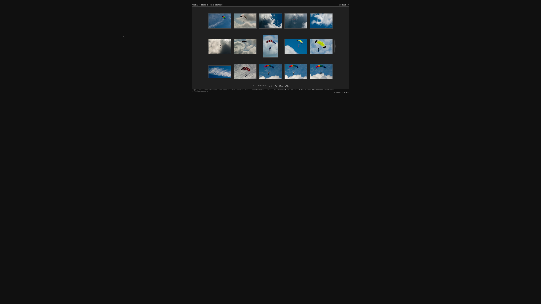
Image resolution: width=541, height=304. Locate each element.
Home (204, 5)
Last (287, 85)
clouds (219, 5)
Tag (212, 5)
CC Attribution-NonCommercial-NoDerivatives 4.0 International (298, 90)
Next (281, 85)
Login (194, 90)
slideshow (344, 5)
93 (276, 85)
